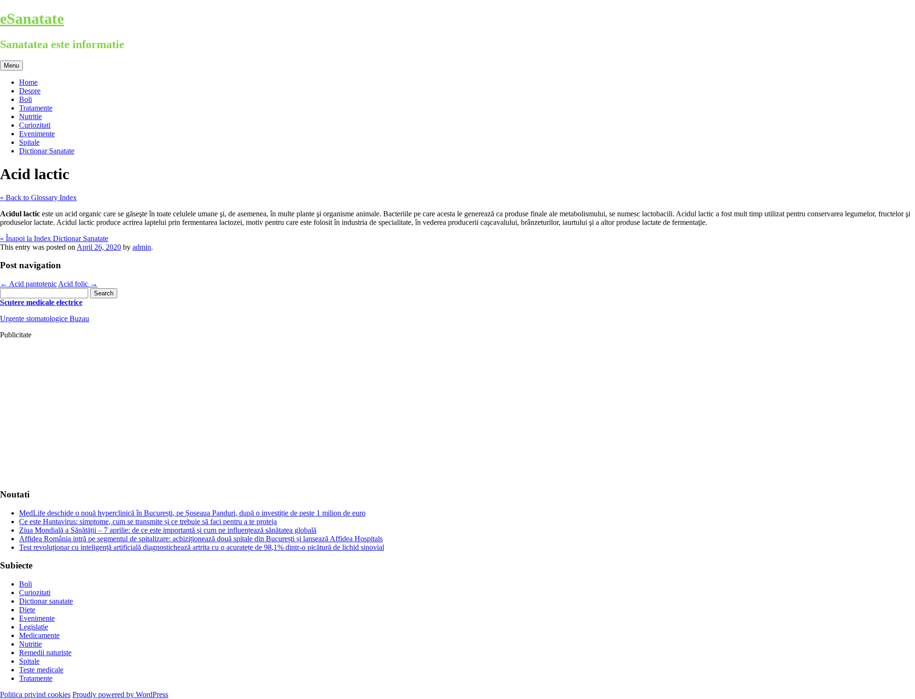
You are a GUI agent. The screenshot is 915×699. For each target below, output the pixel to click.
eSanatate (32, 18)
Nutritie (30, 116)
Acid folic (78, 284)
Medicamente (39, 635)
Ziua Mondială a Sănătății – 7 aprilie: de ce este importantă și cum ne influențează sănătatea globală (167, 530)
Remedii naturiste (45, 652)
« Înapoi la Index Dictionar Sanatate (54, 238)
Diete (27, 610)
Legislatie (33, 627)
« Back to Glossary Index (38, 197)
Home (28, 82)
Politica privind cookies (35, 694)
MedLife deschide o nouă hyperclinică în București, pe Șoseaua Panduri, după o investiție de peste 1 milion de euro (192, 513)
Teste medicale (41, 670)
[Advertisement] (286, 413)
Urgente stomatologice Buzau (44, 318)
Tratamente (35, 108)
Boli (25, 99)
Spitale (29, 142)
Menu (11, 65)
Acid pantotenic (28, 284)
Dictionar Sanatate (46, 151)
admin (141, 247)
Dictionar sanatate (46, 601)
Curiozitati (35, 125)
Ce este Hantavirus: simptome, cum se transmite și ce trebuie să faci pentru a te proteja (148, 521)
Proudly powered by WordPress (120, 694)
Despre (30, 91)
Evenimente (37, 134)
